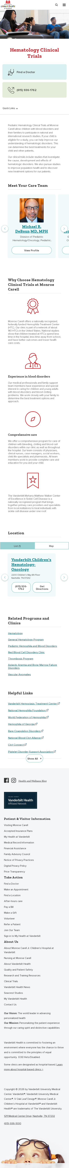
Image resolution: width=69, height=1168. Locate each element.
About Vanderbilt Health (17, 964)
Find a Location (12, 895)
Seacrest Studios (13, 993)
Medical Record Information (19, 842)
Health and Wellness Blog (32, 780)
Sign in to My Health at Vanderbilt (22, 936)
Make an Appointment (16, 889)
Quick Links (9, 108)
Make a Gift (10, 912)
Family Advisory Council (17, 854)
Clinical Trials (11, 981)
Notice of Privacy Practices (19, 860)
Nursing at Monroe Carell (17, 958)
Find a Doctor (11, 883)
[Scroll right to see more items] (64, 228)
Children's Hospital (8, 4)
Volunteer (9, 918)
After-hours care (13, 901)
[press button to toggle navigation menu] (64, 5)
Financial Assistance (15, 848)
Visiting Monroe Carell (16, 825)
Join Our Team (12, 930)
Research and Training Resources (22, 975)
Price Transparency (14, 871)
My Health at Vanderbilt (17, 836)
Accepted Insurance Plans (18, 831)
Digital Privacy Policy (15, 865)
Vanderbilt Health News (17, 987)
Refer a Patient (12, 924)
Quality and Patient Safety (18, 969)
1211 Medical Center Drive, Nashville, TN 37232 (29, 1116)
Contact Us (10, 1004)
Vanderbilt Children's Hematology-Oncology (31, 564)
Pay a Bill (8, 907)
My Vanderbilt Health (15, 998)
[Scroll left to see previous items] (4, 228)
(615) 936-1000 (12, 1123)
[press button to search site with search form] (56, 5)
